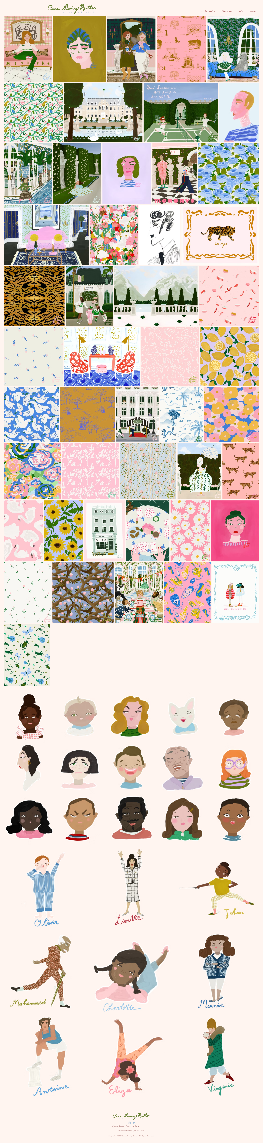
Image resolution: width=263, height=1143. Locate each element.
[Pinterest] (134, 1123)
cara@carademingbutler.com (131, 1130)
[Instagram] (129, 1123)
